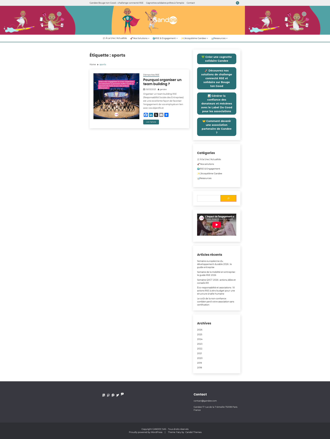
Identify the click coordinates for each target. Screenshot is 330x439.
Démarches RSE (151, 75)
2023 (199, 344)
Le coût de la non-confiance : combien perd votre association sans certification (215, 301)
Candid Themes (193, 432)
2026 (199, 330)
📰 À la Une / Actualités (115, 38)
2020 (200, 358)
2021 (199, 353)
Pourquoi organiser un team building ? (162, 82)
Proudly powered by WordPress (146, 432)
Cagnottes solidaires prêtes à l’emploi (165, 3)
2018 (199, 367)
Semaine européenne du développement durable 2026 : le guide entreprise (214, 264)
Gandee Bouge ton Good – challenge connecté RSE (116, 3)
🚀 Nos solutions (138, 38)
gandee (163, 89)
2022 (199, 348)
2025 (199, 334)
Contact (191, 3)
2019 (199, 363)
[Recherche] (228, 198)
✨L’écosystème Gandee (193, 38)
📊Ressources (218, 38)
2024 (199, 339)
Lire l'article (151, 122)
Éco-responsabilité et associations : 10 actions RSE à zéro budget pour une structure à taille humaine (216, 290)
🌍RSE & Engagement (164, 38)
